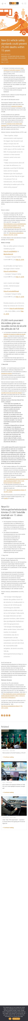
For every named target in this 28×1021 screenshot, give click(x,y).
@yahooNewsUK (8, 254)
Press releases (6, 54)
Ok (10, 1018)
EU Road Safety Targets (13, 56)
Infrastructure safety (12, 58)
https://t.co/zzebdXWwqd (11, 291)
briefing (12, 239)
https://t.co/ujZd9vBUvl (10, 251)
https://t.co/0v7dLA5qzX (16, 308)
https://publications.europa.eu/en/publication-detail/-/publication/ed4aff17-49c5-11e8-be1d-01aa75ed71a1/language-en (15, 225)
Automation (4, 56)
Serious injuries (21, 58)
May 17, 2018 (20, 277)
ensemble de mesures (6, 373)
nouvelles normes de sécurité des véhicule (11, 392)
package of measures (16, 106)
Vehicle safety (4, 59)
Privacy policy (16, 1018)
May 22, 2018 (20, 259)
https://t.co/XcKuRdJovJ (10, 271)
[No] (26, 1013)
